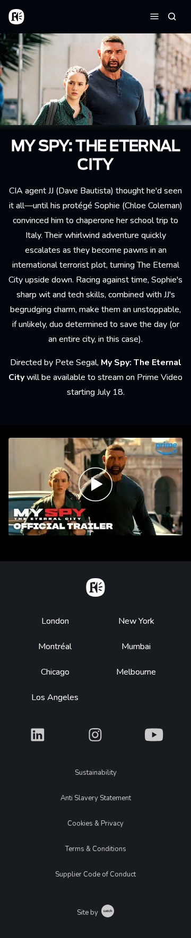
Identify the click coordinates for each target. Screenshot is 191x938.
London (55, 621)
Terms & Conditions (95, 849)
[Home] (95, 585)
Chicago (55, 672)
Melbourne (136, 672)
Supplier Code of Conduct (95, 874)
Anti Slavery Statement (95, 798)
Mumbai (136, 646)
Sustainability (96, 772)
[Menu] (154, 16)
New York (136, 621)
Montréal (55, 646)
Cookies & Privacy (95, 823)
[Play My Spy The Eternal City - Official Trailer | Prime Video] (95, 487)
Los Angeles (55, 697)
